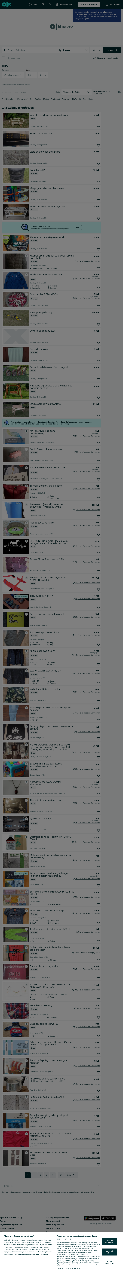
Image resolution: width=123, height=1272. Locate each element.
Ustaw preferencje (109, 1262)
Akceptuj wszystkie (109, 1241)
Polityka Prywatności (40, 1254)
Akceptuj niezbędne (109, 1252)
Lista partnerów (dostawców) (68, 1268)
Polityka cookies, (25, 1254)
